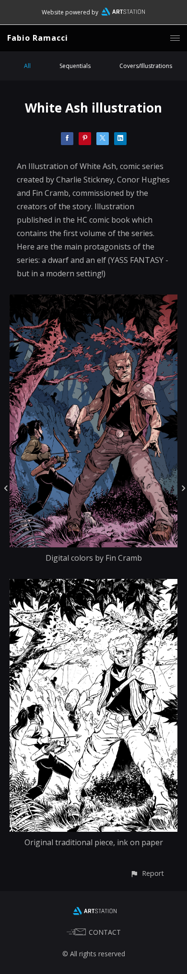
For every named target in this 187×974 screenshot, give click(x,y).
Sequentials (75, 66)
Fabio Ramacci (37, 38)
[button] (147, 873)
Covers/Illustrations (145, 66)
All (27, 66)
